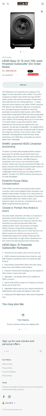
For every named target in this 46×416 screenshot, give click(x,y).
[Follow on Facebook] (3, 396)
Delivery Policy (7, 364)
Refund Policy (7, 376)
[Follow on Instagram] (9, 396)
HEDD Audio (6, 57)
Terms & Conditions (9, 372)
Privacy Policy (7, 368)
